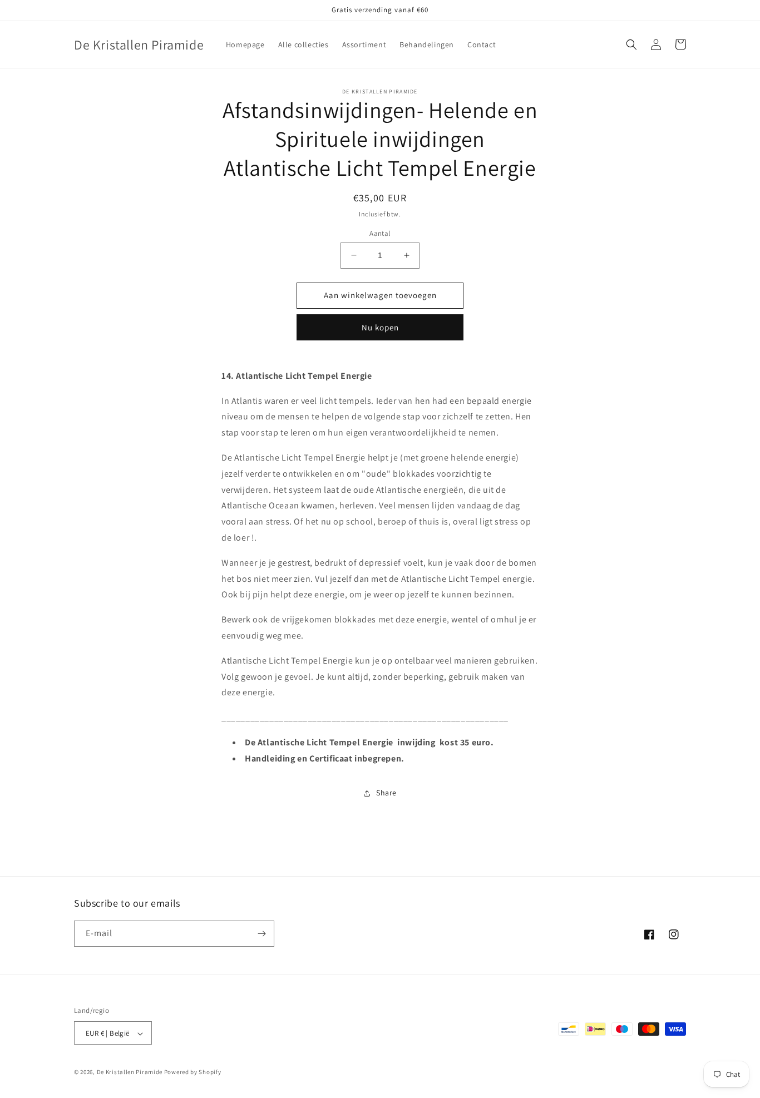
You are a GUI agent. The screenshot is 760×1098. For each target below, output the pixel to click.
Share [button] (386, 793)
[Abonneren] (261, 934)
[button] (631, 44)
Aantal (379, 233)
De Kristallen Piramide (129, 1072)
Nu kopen (380, 327)
